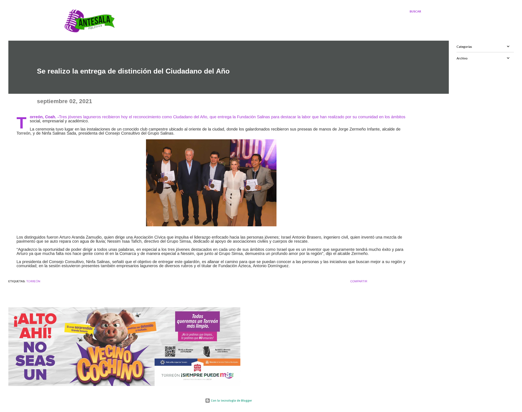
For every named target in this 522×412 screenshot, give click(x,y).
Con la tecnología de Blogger (231, 400)
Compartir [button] (358, 281)
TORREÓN (33, 281)
